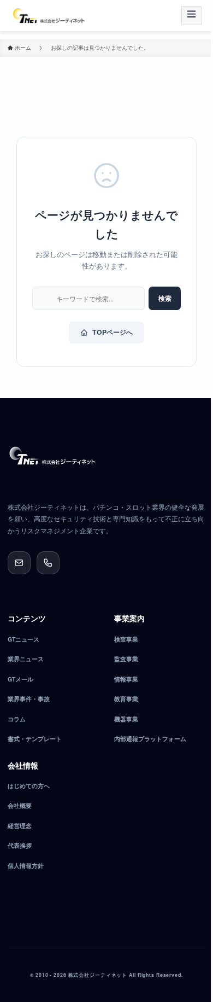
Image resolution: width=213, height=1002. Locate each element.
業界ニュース (26, 659)
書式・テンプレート (35, 739)
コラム (17, 719)
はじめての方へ (29, 786)
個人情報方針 (26, 865)
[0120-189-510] (48, 562)
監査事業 (126, 659)
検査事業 (126, 639)
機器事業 (126, 719)
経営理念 (20, 826)
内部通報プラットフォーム (150, 739)
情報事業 (126, 679)
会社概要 (20, 805)
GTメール (20, 679)
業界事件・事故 (29, 699)
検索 (164, 298)
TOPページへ (112, 332)
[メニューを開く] (191, 16)
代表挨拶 (20, 845)
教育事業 (126, 699)
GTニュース (23, 639)
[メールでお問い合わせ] (19, 562)
